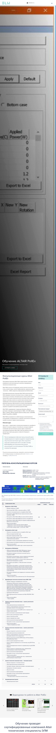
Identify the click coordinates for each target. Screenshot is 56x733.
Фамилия (40, 388)
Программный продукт (44, 409)
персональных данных (48, 425)
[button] (28, 483)
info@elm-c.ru (31, 2)
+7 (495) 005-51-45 (12, 455)
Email (39, 393)
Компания (41, 403)
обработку (42, 425)
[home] (6, 3)
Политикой (47, 428)
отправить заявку (10, 368)
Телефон (40, 398)
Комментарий (41, 414)
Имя (39, 382)
